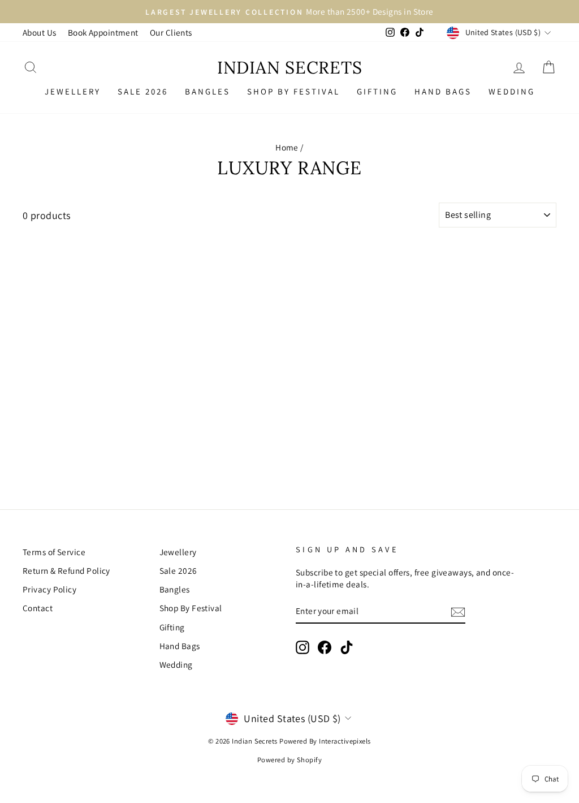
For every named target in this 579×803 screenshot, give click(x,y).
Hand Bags (443, 91)
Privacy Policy (49, 589)
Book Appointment (103, 32)
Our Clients (171, 32)
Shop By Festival (293, 91)
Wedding (512, 91)
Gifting (377, 91)
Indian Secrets (289, 67)
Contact (38, 607)
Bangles (207, 91)
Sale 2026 (143, 91)
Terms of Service (54, 551)
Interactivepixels (345, 741)
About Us (40, 32)
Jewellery (73, 91)
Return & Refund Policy (66, 570)
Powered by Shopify (289, 760)
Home (287, 147)
